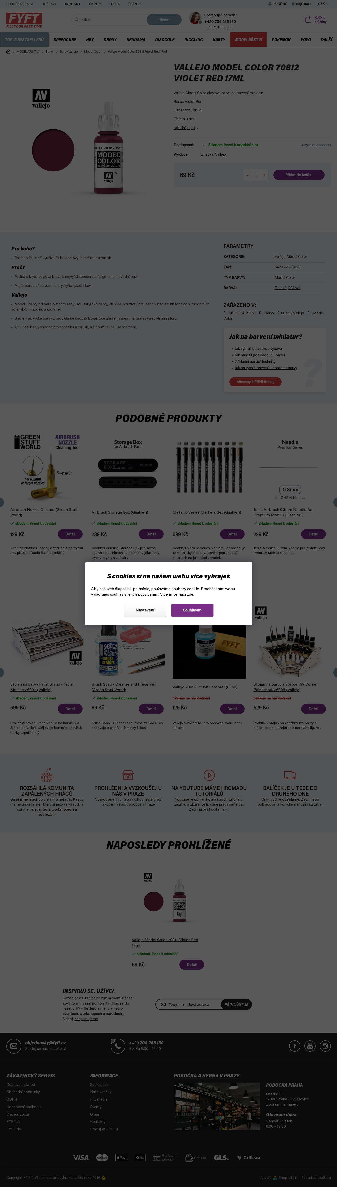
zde (190, 595)
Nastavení (145, 610)
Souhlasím (192, 610)
